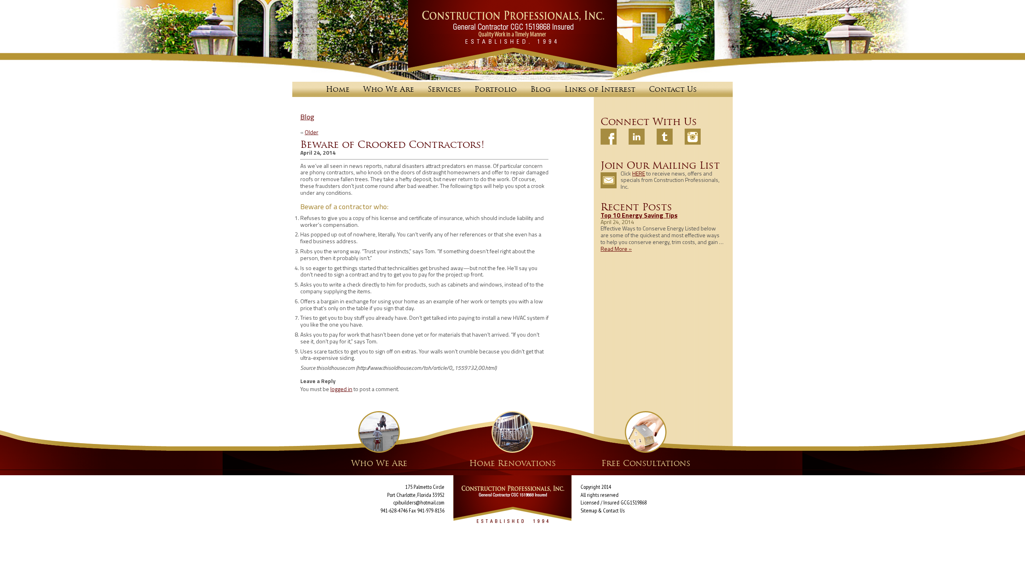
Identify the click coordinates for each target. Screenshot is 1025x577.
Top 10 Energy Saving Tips (639, 215)
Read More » (616, 248)
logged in (341, 389)
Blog (307, 116)
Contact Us (614, 510)
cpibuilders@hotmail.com (418, 502)
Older (311, 132)
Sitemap (589, 510)
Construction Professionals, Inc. (512, 36)
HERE (638, 173)
